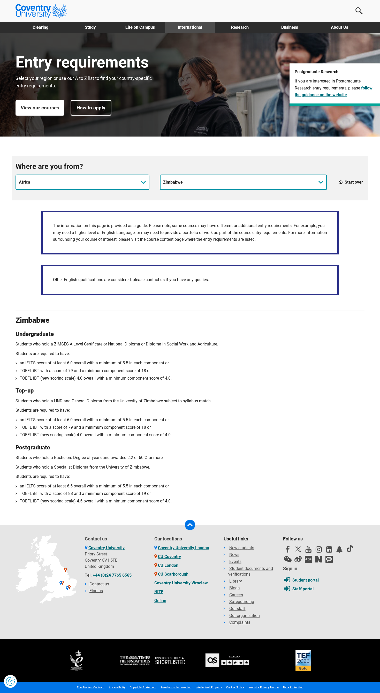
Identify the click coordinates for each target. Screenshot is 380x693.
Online (160, 600)
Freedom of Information (176, 687)
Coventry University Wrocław (181, 583)
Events (235, 561)
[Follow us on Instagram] (318, 551)
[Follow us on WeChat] (287, 559)
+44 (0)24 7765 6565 (112, 575)
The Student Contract (90, 687)
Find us (96, 590)
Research (240, 27)
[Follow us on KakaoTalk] (329, 559)
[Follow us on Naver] (318, 559)
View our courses (40, 108)
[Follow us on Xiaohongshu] (308, 559)
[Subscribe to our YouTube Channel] (308, 551)
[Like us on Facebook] (287, 551)
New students (241, 547)
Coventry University (106, 547)
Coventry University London (183, 547)
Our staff (237, 608)
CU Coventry (169, 556)
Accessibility (117, 687)
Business (289, 27)
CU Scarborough (173, 574)
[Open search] (359, 11)
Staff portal (303, 588)
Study (90, 27)
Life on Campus (140, 27)
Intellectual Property (209, 687)
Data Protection (293, 687)
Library (235, 581)
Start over (353, 182)
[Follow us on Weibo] (298, 559)
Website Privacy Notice (264, 687)
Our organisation (244, 615)
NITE (158, 591)
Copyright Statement (143, 687)
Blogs (234, 587)
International (190, 27)
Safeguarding (241, 601)
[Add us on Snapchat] (339, 551)
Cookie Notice (235, 687)
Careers (236, 594)
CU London (168, 565)
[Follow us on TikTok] (349, 548)
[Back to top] (190, 525)
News (234, 554)
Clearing (40, 27)
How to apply (91, 108)
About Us (339, 27)
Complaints (239, 622)
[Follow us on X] (298, 549)
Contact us (99, 584)
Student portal (305, 580)
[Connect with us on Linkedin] (329, 551)
